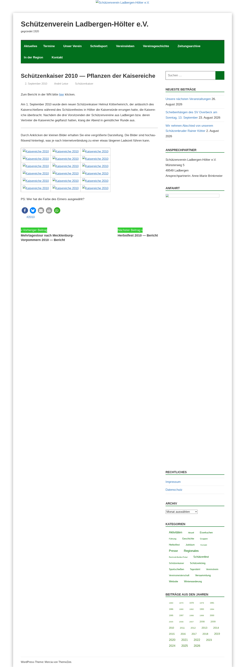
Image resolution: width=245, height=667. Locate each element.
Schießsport (98, 46)
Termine (49, 46)
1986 (171, 609)
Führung (172, 539)
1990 (181, 609)
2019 (217, 633)
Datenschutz (174, 489)
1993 (202, 609)
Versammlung (203, 575)
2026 (197, 645)
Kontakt (57, 57)
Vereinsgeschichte (156, 46)
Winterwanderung (193, 581)
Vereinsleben (125, 46)
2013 (204, 628)
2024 (172, 645)
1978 (191, 603)
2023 (209, 639)
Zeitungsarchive (189, 46)
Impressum (173, 482)
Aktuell (191, 533)
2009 (213, 621)
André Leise (61, 83)
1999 (202, 615)
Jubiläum (190, 545)
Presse (173, 550)
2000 (212, 615)
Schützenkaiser (84, 83)
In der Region (33, 57)
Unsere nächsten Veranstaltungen (188, 99)
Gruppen (204, 539)
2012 (193, 628)
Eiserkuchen (206, 532)
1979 (202, 603)
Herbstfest (174, 545)
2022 (197, 639)
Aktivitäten (175, 532)
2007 (191, 622)
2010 (31, 217)
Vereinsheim (212, 569)
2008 (202, 621)
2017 (194, 634)
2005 (171, 622)
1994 (212, 609)
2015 (172, 633)
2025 (184, 645)
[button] (25, 210)
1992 (191, 609)
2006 (181, 622)
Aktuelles (30, 46)
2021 (184, 639)
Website (173, 581)
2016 (183, 634)
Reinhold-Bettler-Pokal (178, 557)
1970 (181, 603)
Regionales (191, 551)
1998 (191, 615)
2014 (216, 628)
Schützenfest (201, 556)
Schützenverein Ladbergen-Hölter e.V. (85, 24)
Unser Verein (72, 46)
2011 (182, 628)
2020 (172, 639)
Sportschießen (176, 569)
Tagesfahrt (195, 569)
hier (61, 94)
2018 (205, 634)
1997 (181, 615)
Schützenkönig (197, 563)
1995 (171, 615)
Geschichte (188, 538)
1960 (171, 603)
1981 (212, 603)
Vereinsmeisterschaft (179, 575)
